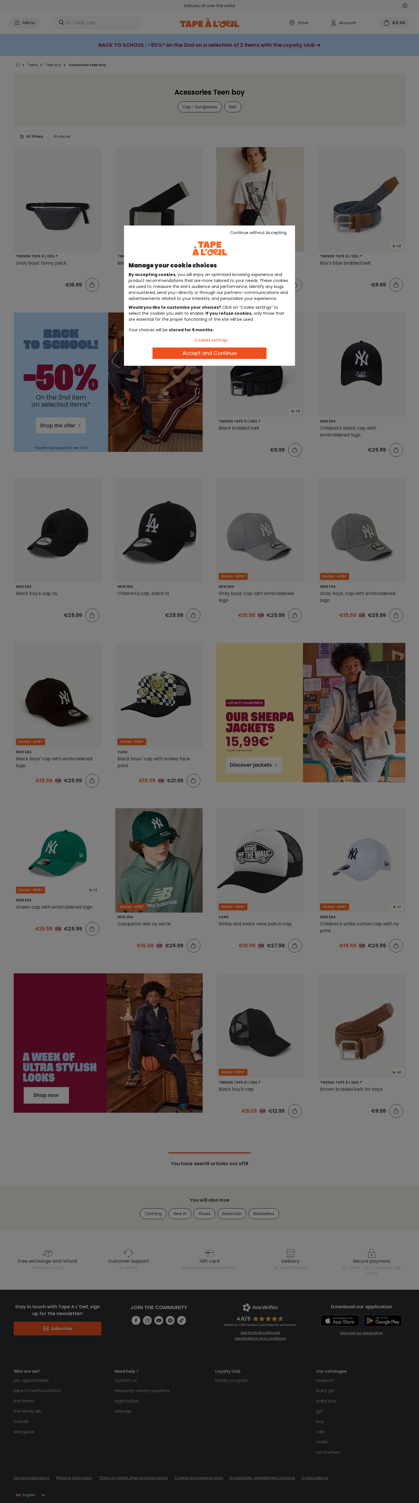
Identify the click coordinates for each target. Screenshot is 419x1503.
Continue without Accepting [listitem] (258, 232)
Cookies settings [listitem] (211, 340)
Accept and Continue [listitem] (209, 353)
